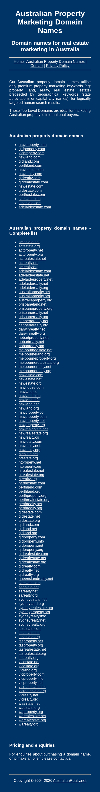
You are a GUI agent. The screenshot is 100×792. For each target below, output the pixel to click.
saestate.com (29, 199)
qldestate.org (29, 520)
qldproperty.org (31, 550)
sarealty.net (28, 591)
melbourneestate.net (35, 350)
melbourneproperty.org (37, 358)
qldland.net (28, 529)
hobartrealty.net (31, 342)
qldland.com (29, 161)
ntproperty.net (30, 462)
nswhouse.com (31, 170)
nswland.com (29, 157)
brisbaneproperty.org (36, 308)
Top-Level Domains (37, 110)
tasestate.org (29, 637)
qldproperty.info (31, 541)
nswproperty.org (32, 425)
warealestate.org (32, 720)
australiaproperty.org (35, 300)
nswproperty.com (33, 145)
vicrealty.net (28, 695)
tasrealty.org (29, 658)
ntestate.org (28, 458)
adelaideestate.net (34, 275)
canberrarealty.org (33, 325)
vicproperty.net (31, 683)
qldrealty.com (29, 178)
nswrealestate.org (33, 433)
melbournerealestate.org (39, 362)
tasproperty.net (31, 641)
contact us (61, 758)
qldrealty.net (29, 570)
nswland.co (28, 392)
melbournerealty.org (35, 371)
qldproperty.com (32, 149)
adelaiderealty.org (33, 288)
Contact (36, 66)
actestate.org (29, 246)
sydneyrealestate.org (36, 608)
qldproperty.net (31, 545)
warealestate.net (32, 716)
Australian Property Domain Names (55, 62)
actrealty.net (28, 263)
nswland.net (29, 404)
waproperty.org (31, 712)
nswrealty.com (30, 174)
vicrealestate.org (32, 691)
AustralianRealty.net (69, 781)
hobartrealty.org (31, 346)
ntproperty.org (30, 466)
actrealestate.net (32, 259)
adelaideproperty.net (35, 279)
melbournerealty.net (35, 367)
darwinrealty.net (32, 329)
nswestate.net (30, 379)
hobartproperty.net (33, 338)
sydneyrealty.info (32, 616)
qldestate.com (30, 190)
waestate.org (29, 708)
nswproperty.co (31, 412)
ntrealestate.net (31, 471)
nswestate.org (30, 383)
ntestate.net (28, 454)
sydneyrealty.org (32, 624)
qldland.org (28, 533)
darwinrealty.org (32, 333)
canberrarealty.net (33, 321)
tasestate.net (29, 633)
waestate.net (29, 703)
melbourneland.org (34, 354)
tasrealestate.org (32, 653)
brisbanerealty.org (33, 317)
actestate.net (29, 242)
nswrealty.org (29, 450)
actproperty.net (31, 250)
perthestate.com (32, 195)
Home (19, 62)
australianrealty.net (34, 292)
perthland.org (29, 491)
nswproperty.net (32, 421)
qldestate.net (29, 516)
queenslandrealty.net (36, 579)
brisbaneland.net (32, 304)
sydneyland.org (31, 604)
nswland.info (29, 400)
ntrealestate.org (31, 475)
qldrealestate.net (32, 558)
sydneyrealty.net (32, 620)
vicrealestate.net (32, 687)
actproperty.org (31, 254)
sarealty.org (28, 595)
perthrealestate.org (34, 500)
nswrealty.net (29, 446)
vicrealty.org (28, 699)
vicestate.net (29, 662)
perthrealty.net (30, 504)
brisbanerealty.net (33, 313)
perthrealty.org (30, 508)
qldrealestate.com (33, 182)
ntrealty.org (28, 479)
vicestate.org (29, 666)
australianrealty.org (34, 296)
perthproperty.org (33, 496)
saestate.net (29, 587)
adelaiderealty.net (33, 283)
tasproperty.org (31, 645)
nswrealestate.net (33, 429)
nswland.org (29, 408)
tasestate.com (30, 203)
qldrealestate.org (32, 562)
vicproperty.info (31, 678)
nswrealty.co (29, 437)
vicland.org (28, 670)
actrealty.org (29, 267)
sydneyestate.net (33, 599)
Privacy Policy (58, 66)
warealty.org (29, 724)
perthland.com (30, 165)
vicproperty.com (31, 153)
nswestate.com (31, 186)
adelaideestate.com (35, 207)
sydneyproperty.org (34, 612)
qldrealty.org (29, 575)
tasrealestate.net (32, 649)
